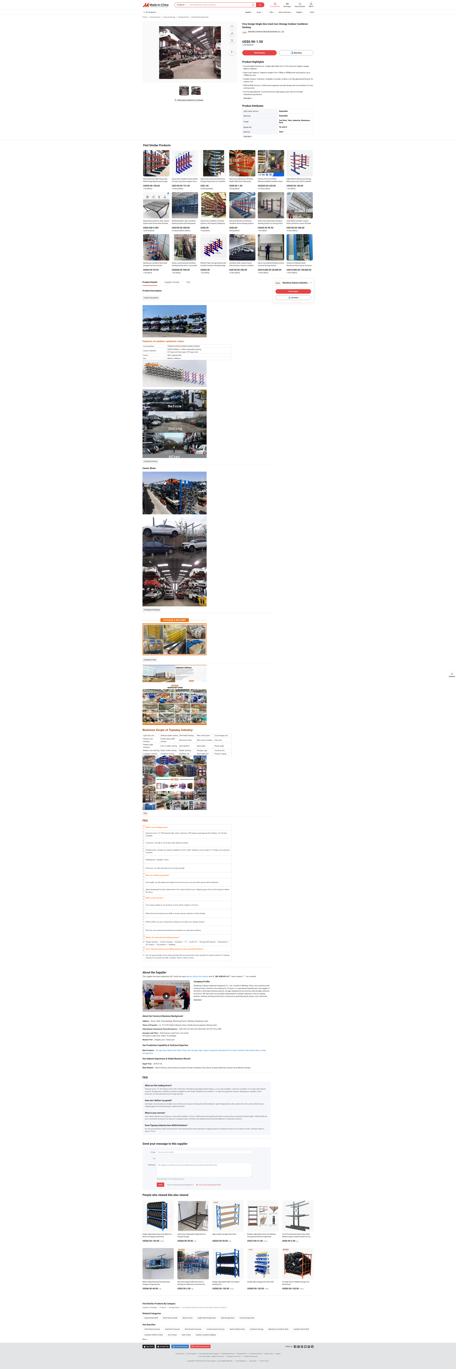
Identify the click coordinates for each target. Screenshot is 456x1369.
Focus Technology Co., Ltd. (211, 1361)
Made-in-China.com (218, 1356)
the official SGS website (198, 976)
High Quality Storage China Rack (224, 1234)
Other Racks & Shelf (170, 1318)
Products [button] (180, 4)
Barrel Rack (255, 1050)
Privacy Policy (264, 1361)
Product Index (268, 1354)
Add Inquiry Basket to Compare (190, 100)
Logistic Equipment (210, 1050)
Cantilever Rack (243, 1050)
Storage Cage (196, 1050)
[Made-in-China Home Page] (155, 4)
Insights (278, 1354)
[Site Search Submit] (260, 4)
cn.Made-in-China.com (250, 1356)
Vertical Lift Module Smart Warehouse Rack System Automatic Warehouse (300, 264)
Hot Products (180, 1354)
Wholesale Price (242, 1354)
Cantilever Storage (256, 1329)
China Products (192, 1354)
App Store (148, 1346)
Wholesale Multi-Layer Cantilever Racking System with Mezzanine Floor (184, 222)
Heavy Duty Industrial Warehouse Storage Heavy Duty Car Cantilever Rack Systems (213, 180)
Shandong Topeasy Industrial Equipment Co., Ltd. (266, 31)
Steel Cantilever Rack (237, 1329)
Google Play (163, 1346)
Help (271, 12)
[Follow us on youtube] (305, 1346)
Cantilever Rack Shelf (301, 1329)
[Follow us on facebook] (295, 1346)
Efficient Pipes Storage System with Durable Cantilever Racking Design (213, 264)
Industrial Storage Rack (199, 17)
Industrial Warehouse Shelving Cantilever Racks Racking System (241, 222)
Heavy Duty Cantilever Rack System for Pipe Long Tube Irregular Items (185, 180)
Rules (312, 12)
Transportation (155, 17)
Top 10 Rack (172, 1335)
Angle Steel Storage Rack (206, 1318)
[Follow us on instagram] (302, 1346)
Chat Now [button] (298, 53)
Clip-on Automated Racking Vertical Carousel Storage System (271, 264)
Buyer (259, 12)
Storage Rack (161, 1050)
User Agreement (241, 1361)
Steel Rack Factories (172, 1329)
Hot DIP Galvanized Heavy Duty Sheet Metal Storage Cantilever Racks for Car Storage (296, 1236)
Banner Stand (187, 1318)
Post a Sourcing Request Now (208, 1185)
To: (154, 1158)
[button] (253, 5)
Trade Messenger (180, 1346)
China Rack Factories (152, 1329)
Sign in (311, 6)
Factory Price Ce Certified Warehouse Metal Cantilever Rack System (270, 180)
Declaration (253, 1361)
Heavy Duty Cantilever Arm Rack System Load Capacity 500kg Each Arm (213, 222)
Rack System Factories (193, 1329)
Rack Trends (186, 1335)
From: (153, 1152)
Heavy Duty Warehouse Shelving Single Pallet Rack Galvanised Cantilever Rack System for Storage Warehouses (242, 180)
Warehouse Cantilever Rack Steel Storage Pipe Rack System (155, 264)
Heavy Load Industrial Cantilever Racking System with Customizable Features (185, 264)
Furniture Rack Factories (216, 1329)
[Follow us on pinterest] (309, 1346)
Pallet (179, 1050)
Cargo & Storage (169, 17)
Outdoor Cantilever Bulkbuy (206, 1335)
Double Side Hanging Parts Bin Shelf (260, 1282)
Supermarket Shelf (151, 1318)
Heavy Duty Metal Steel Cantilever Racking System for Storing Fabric (270, 222)
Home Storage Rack (247, 1318)
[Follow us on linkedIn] (312, 1346)
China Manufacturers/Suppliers (209, 1354)
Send (160, 1184)
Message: (152, 1165)
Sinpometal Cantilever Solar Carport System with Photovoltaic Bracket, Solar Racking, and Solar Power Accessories (156, 222)
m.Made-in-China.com (234, 1356)
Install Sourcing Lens (201, 1346)
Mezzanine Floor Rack (228, 1050)
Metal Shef (171, 1050)
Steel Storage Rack (228, 1318)
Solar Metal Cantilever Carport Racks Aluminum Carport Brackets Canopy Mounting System (299, 222)
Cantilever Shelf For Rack (153, 1335)
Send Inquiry (259, 53)
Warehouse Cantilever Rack (278, 1329)
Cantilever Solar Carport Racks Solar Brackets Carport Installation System (242, 264)
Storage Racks (183, 17)
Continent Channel (256, 1354)
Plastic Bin (186, 1050)
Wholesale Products (228, 1354)
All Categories (151, 12)
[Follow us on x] (298, 1346)
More (144, 1339)
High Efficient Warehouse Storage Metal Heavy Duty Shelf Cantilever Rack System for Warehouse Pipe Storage (299, 180)
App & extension (284, 12)
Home (144, 17)
